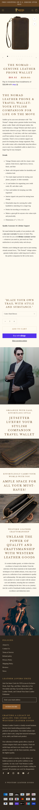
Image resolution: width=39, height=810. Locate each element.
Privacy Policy (7, 660)
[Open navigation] (3, 10)
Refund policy (7, 656)
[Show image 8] (22, 56)
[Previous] (2, 57)
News (4, 671)
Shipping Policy (7, 663)
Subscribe (11, 707)
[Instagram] (13, 773)
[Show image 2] (9, 56)
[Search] (32, 10)
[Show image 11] (29, 56)
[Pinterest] (18, 773)
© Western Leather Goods (19, 782)
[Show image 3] (11, 56)
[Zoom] (34, 18)
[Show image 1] (7, 56)
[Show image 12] (31, 56)
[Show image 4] (14, 56)
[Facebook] (3, 773)
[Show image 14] (19, 59)
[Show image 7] (20, 56)
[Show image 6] (18, 56)
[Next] (36, 57)
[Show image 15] (21, 59)
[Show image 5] (16, 56)
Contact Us (6, 648)
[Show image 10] (27, 56)
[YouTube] (23, 773)
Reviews (5, 667)
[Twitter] (8, 773)
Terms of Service (8, 652)
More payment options (19, 340)
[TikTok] (28, 773)
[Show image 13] (17, 59)
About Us (5, 645)
